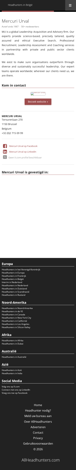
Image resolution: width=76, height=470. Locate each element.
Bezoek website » (38, 101)
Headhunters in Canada (13, 314)
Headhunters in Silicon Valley (16, 327)
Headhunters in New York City (16, 317)
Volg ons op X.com (11, 386)
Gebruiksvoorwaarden (38, 443)
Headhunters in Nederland (15, 285)
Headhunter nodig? (38, 410)
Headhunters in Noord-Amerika (17, 308)
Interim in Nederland (12, 282)
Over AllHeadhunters (38, 422)
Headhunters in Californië (14, 320)
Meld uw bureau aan (38, 416)
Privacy (38, 438)
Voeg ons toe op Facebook (14, 392)
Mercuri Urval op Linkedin (22, 151)
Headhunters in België (13, 279)
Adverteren (38, 427)
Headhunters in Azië (12, 370)
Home (38, 405)
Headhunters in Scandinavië (15, 291)
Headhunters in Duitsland (14, 288)
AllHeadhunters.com (41, 460)
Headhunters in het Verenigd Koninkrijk (21, 269)
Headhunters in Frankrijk (14, 275)
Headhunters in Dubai (12, 343)
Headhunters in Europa (13, 272)
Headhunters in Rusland (13, 294)
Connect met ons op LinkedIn (16, 389)
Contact (38, 433)
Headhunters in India (12, 373)
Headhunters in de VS (12, 311)
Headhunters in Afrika (12, 340)
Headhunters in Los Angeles (15, 324)
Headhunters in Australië (14, 356)
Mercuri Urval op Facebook (23, 146)
